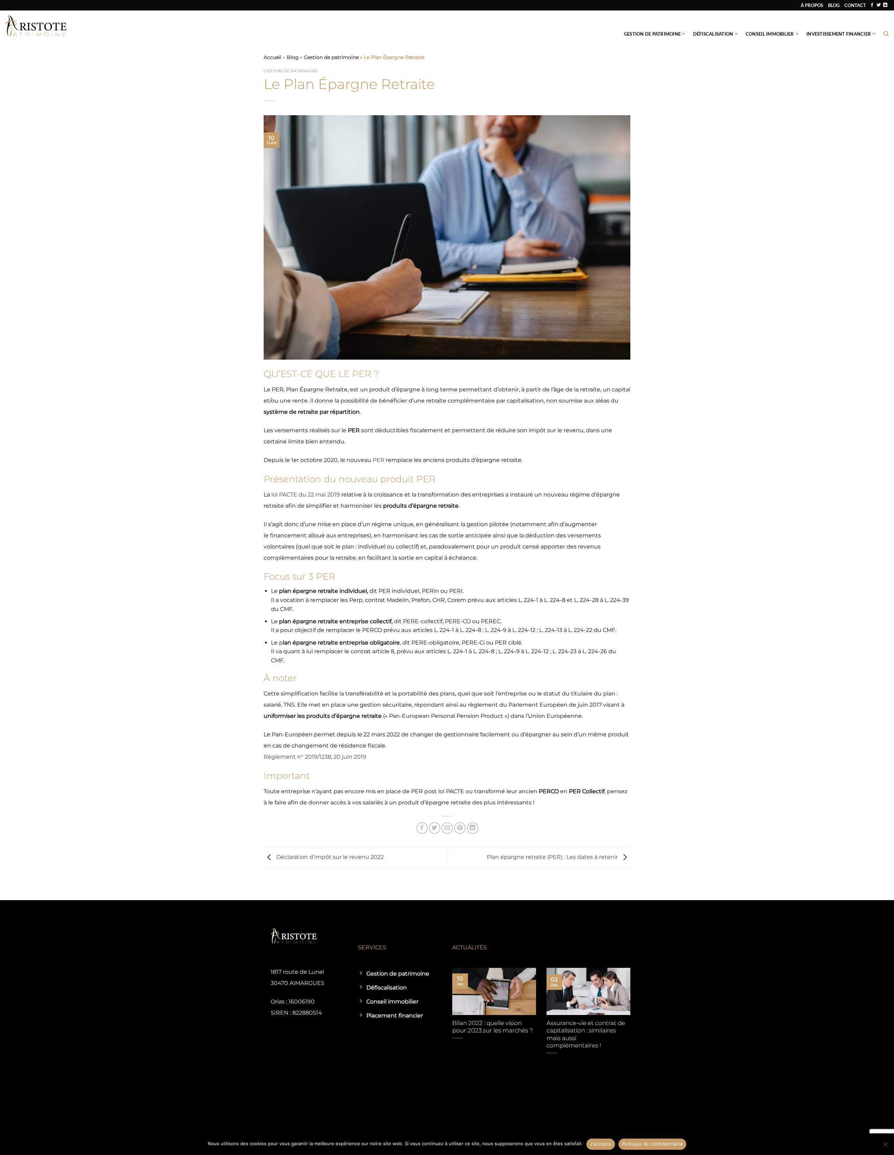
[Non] (885, 1146)
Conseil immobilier (770, 34)
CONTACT (855, 5)
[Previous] (451, 1020)
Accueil (272, 57)
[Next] (631, 1020)
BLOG (834, 5)
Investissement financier (838, 34)
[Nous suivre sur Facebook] (872, 5)
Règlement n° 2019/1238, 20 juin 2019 (315, 756)
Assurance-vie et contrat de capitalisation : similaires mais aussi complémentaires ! (586, 1034)
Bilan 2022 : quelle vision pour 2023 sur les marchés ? (492, 1027)
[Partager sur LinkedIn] (472, 828)
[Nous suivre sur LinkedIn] (885, 5)
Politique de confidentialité (652, 1144)
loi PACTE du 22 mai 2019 (305, 494)
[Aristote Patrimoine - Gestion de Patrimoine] (36, 26)
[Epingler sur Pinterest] (460, 828)
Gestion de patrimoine (652, 34)
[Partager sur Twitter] (434, 828)
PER (378, 460)
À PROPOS (812, 5)
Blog (293, 57)
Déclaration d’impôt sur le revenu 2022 (329, 857)
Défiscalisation (713, 34)
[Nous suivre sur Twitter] (879, 5)
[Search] (886, 34)
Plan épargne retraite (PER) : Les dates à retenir (553, 857)
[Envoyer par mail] (447, 828)
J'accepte (600, 1144)
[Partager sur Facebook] (422, 828)
